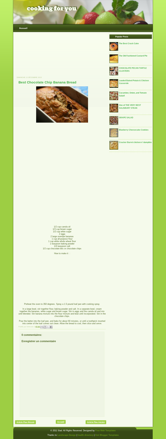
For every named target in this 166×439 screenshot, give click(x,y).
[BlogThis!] (45, 327)
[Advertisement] (39, 56)
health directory (86, 435)
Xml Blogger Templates (107, 435)
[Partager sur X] (48, 327)
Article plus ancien (96, 422)
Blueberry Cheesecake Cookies (133, 130)
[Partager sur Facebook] (51, 327)
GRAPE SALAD (126, 117)
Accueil (23, 28)
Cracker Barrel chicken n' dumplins (135, 142)
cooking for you (52, 8)
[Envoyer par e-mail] (41, 327)
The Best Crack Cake (129, 43)
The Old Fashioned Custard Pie (133, 56)
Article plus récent (25, 422)
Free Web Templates (105, 430)
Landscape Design (66, 435)
